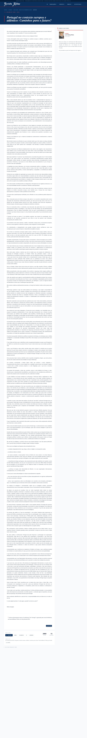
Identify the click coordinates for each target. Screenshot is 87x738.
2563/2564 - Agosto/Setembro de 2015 (23, 9)
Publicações (53, 4)
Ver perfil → (68, 36)
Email (15, 635)
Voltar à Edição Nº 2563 (11, 647)
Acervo (10, 9)
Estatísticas (77, 4)
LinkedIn (31, 635)
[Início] (47, 4)
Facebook (21, 635)
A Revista (61, 4)
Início (5, 9)
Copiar (8, 642)
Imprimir (10, 635)
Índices (69, 4)
